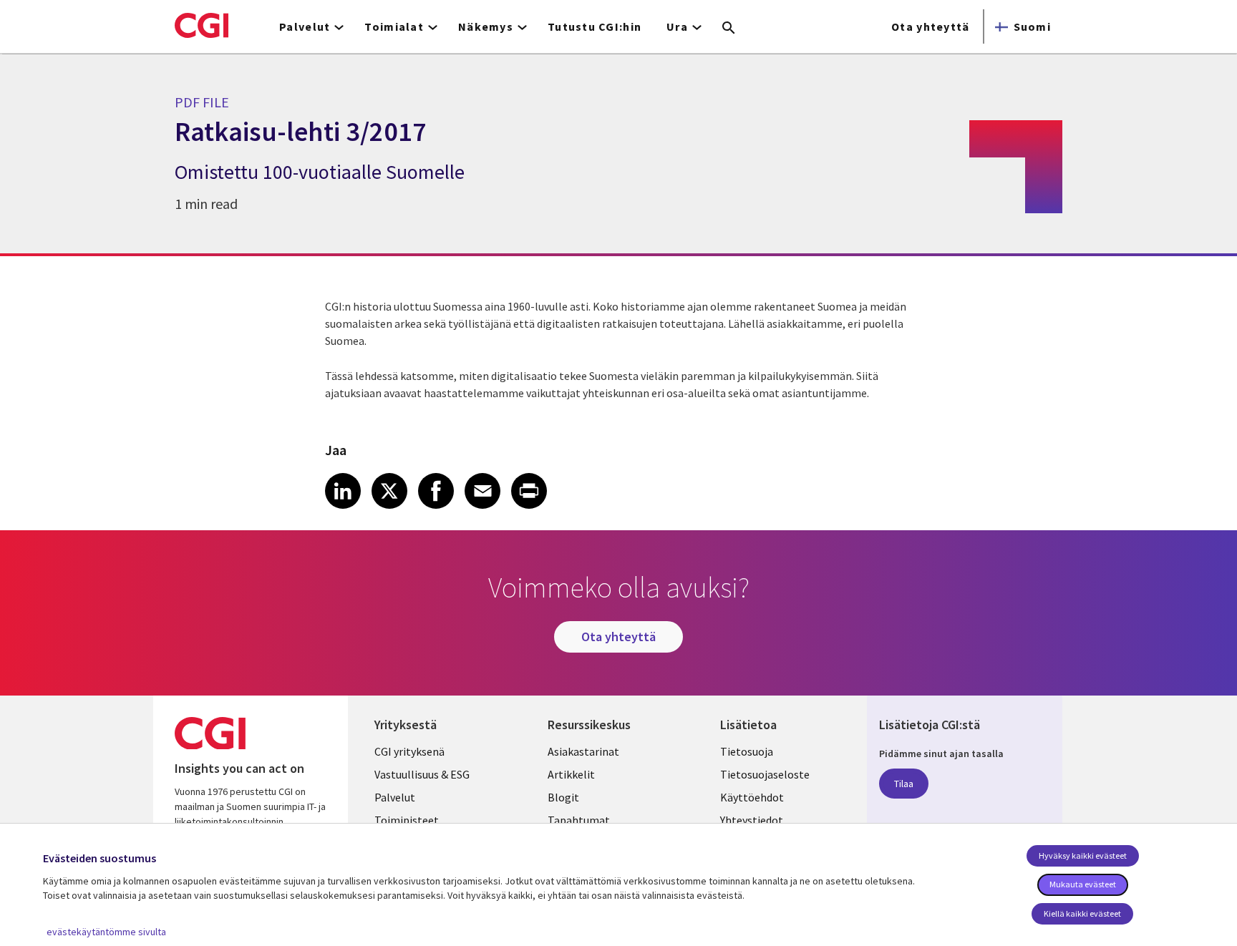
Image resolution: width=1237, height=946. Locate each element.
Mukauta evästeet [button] (1082, 884)
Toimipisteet (406, 820)
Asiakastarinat (583, 751)
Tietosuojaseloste (765, 774)
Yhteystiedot (751, 820)
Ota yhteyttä (930, 26)
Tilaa (903, 783)
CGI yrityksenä (409, 751)
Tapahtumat (579, 820)
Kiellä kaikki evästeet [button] (1082, 913)
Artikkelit (571, 774)
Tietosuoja (746, 751)
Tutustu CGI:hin (594, 26)
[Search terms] (729, 29)
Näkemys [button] (485, 26)
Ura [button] (677, 26)
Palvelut (394, 797)
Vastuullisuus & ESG (422, 774)
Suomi (1032, 26)
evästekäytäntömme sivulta (106, 931)
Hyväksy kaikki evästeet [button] (1083, 855)
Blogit (563, 797)
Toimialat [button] (394, 26)
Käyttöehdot (752, 797)
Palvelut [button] (304, 26)
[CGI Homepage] (201, 25)
